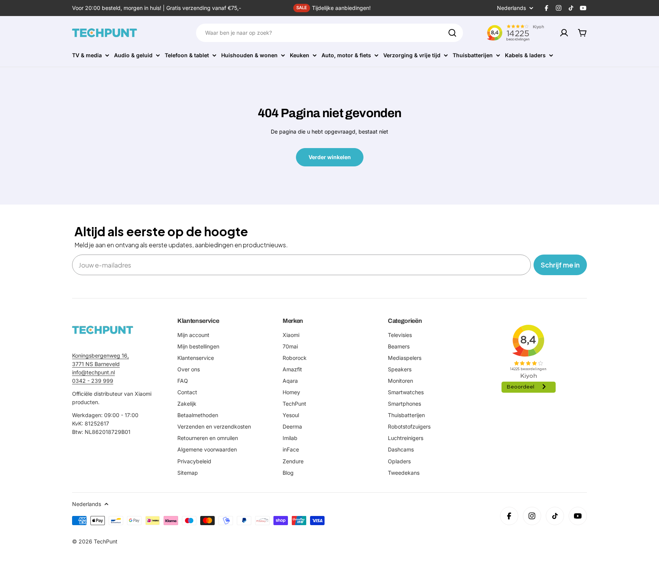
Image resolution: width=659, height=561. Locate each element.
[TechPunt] (102, 330)
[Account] (564, 32)
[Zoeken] (452, 32)
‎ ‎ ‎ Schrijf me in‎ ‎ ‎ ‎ (560, 264)
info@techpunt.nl (93, 372)
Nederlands (511, 8)
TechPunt (105, 541)
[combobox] (329, 33)
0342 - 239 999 (92, 380)
